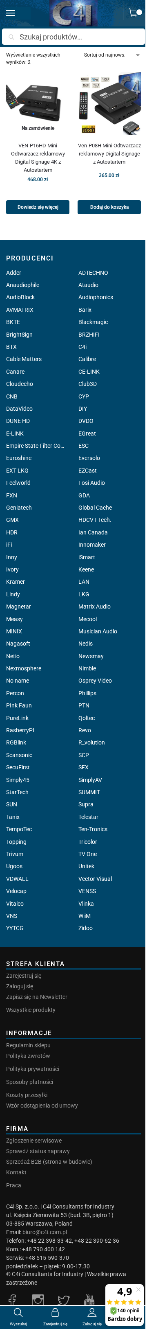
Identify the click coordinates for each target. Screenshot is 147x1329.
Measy (14, 619)
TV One (87, 854)
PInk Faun (19, 705)
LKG (83, 594)
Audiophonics (95, 297)
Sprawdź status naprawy (38, 1151)
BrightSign (19, 334)
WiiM (84, 916)
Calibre (87, 359)
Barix (84, 310)
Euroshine (18, 458)
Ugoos (14, 866)
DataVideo (19, 408)
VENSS (87, 891)
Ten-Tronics (92, 829)
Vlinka (86, 903)
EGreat (87, 433)
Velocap (16, 891)
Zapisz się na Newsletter (36, 997)
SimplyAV (90, 780)
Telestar (88, 817)
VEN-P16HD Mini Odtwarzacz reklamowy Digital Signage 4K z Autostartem (38, 157)
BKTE (13, 322)
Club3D (87, 384)
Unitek (86, 866)
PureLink (17, 718)
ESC (83, 445)
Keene (86, 569)
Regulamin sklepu (28, 1045)
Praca (13, 1185)
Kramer (15, 581)
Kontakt (16, 1172)
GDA (84, 495)
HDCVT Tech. (94, 520)
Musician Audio (97, 631)
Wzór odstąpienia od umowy (42, 1105)
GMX (12, 520)
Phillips (87, 693)
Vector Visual (95, 879)
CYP (83, 396)
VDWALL (17, 879)
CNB (12, 396)
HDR (12, 532)
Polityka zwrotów (28, 1056)
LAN (83, 581)
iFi (9, 544)
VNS (11, 916)
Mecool (87, 619)
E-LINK (15, 433)
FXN (11, 495)
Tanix (13, 817)
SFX (83, 767)
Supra (86, 804)
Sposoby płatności (29, 1082)
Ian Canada (93, 532)
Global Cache (95, 507)
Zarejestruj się (23, 975)
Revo (84, 730)
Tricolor (87, 842)
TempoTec (19, 829)
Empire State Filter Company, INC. (37, 445)
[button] (135, 14)
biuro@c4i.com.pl (44, 1232)
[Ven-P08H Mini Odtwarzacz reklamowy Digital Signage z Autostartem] (109, 103)
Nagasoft (18, 643)
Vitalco (15, 903)
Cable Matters (24, 359)
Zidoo (85, 928)
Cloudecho (19, 384)
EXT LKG (17, 470)
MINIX (14, 631)
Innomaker (92, 544)
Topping (16, 842)
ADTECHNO (93, 272)
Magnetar (18, 606)
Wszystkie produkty (31, 1010)
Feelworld (18, 482)
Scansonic (19, 755)
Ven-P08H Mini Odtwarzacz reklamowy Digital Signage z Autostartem (109, 153)
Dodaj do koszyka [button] (109, 207)
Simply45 (17, 780)
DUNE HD (18, 421)
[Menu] (18, 13)
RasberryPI (20, 730)
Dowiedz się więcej (38, 207)
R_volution (91, 742)
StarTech (17, 792)
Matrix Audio (94, 606)
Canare (15, 371)
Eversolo (89, 458)
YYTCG (15, 928)
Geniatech (19, 507)
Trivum (14, 854)
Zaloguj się (19, 986)
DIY (82, 408)
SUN (11, 804)
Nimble (87, 668)
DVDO (86, 421)
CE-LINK (89, 371)
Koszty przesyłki (26, 1095)
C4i (82, 347)
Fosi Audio (91, 482)
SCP (83, 755)
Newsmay (91, 656)
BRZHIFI (89, 334)
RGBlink (16, 742)
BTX (11, 347)
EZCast (87, 470)
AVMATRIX (19, 310)
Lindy (13, 594)
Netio (13, 656)
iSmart (86, 557)
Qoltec (86, 718)
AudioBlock (20, 297)
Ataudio (88, 285)
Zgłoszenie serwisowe (34, 1140)
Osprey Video (95, 680)
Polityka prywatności (32, 1069)
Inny (11, 557)
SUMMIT (89, 792)
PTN (83, 705)
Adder (13, 272)
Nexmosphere (23, 668)
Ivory (12, 569)
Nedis (85, 643)
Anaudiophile (22, 285)
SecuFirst (18, 767)
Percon (15, 693)
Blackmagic (93, 322)
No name (17, 680)
